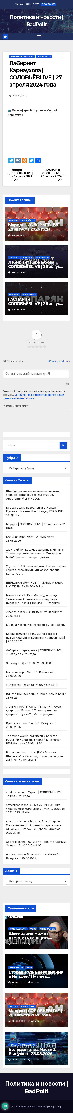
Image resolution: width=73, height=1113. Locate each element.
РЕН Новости (16, 968)
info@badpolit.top (52, 1106)
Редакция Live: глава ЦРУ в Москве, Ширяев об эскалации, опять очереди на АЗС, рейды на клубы (34, 756)
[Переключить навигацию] (39, 36)
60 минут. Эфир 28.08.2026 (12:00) (30, 663)
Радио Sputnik (47, 929)
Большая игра (27, 1045)
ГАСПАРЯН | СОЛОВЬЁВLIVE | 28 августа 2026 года (36, 303)
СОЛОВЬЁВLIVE (44, 57)
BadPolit (31, 1106)
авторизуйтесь (60, 361)
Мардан (13, 220)
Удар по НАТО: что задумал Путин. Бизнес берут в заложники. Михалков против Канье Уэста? (36, 569)
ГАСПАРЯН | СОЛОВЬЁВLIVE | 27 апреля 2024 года (51, 174)
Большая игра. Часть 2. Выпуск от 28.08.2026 (32, 1051)
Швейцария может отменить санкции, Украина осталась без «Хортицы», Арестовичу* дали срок (33, 494)
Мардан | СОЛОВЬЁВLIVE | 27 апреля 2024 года (22, 174)
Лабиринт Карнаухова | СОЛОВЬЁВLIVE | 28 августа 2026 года (36, 266)
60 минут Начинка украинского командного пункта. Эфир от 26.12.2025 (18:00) (36, 808)
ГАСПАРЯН (14, 295)
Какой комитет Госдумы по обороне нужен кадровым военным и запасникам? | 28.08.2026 (35, 637)
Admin (35, 943)
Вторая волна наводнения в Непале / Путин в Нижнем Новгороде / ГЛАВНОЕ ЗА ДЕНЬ (34, 511)
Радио (33, 929)
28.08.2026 (19, 943)
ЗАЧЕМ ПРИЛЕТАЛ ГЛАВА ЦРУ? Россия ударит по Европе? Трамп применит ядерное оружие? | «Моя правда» (34, 710)
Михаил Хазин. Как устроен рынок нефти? (36, 624)
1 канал (13, 1045)
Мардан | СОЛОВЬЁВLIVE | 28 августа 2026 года (34, 227)
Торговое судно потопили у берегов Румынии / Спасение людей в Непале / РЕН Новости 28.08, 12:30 (33, 739)
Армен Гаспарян (18, 929)
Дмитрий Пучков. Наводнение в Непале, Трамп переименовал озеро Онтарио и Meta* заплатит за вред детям (35, 553)
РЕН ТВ (29, 968)
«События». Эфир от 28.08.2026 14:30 (32, 685)
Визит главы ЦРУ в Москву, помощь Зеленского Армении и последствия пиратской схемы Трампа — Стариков (33, 599)
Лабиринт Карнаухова (22, 57)
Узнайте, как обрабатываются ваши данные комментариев (33, 396)
